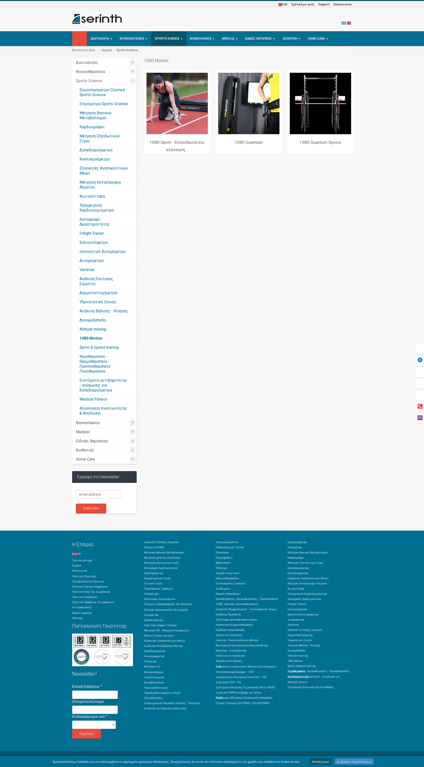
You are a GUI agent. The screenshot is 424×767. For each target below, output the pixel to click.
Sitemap (77, 618)
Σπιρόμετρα (151, 615)
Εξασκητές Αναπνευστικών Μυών (164, 640)
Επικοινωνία (342, 4)
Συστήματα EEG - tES (228, 682)
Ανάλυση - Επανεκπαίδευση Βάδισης (237, 640)
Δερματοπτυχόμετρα (98, 292)
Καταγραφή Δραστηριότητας (95, 222)
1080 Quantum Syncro (320, 142)
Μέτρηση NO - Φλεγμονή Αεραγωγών (166, 630)
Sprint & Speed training (99, 347)
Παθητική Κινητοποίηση (230, 655)
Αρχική (107, 50)
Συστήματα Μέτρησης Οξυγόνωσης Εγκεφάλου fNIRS (244, 698)
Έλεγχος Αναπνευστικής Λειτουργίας (166, 609)
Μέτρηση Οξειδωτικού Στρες (306, 562)
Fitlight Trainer (92, 233)
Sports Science (167, 38)
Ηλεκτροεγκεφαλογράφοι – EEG (235, 672)
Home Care (317, 38)
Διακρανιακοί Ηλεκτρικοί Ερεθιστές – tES (241, 677)
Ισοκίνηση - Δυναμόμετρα (231, 650)
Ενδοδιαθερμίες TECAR (230, 547)
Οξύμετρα (150, 661)
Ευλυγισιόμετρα (94, 242)
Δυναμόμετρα (92, 260)
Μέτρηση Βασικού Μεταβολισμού (95, 115)
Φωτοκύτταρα (92, 196)
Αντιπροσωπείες (82, 607)
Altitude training (93, 329)
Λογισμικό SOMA (154, 547)
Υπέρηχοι (221, 568)
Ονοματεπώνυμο (88, 701)
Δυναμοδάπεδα (93, 320)
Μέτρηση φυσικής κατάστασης (162, 557)
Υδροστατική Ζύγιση (98, 302)
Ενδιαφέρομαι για (89, 716)
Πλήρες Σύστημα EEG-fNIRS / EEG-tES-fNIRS (242, 703)
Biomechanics (201, 38)
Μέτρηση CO (152, 666)
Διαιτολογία (100, 38)
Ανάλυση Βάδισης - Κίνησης (104, 311)
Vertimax (87, 269)
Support (324, 4)
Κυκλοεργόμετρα (95, 159)
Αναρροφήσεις (224, 557)
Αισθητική (290, 38)
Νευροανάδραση (153, 672)
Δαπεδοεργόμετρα (96, 150)
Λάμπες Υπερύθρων (228, 593)
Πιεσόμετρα (151, 593)
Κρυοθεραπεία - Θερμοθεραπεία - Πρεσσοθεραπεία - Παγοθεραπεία (96, 364)
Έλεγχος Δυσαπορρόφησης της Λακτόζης (168, 604)
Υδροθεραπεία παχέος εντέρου (162, 693)
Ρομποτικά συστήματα (229, 635)
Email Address (87, 686)
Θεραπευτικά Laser (227, 573)
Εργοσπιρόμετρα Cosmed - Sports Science (103, 92)
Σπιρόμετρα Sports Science (104, 103)
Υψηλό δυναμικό (154, 677)
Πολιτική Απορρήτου (84, 597)
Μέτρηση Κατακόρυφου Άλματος (307, 583)
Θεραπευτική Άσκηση (229, 661)
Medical (228, 38)
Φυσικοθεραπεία (132, 38)
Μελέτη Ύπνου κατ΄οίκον (159, 635)
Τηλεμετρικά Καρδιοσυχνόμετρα (97, 208)
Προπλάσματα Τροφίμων (158, 588)
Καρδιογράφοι (92, 127)
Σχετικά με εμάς (302, 4)
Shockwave (222, 552)
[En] (349, 23)
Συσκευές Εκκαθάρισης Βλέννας (163, 646)
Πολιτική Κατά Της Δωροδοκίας (91, 591)
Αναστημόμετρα (153, 573)
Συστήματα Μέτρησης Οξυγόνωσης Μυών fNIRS (245, 687)
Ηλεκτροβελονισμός (156, 687)
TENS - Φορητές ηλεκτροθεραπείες (237, 604)
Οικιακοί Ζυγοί (153, 583)
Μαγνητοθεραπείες (227, 578)
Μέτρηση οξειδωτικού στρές (161, 562)
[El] (344, 23)
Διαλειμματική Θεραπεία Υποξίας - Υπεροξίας (172, 703)
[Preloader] (177, 103)
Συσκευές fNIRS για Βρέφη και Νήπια (238, 692)
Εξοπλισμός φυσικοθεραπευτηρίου (236, 619)
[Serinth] (97, 19)
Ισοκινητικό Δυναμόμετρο (103, 251)
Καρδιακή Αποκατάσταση (230, 630)
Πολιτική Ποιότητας (84, 576)
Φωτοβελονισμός (154, 682)
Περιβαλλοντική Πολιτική (88, 581)
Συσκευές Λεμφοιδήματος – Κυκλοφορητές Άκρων (246, 609)
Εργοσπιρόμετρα (153, 620)
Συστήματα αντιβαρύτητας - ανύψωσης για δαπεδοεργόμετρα (103, 385)
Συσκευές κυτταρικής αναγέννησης (165, 708)
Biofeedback (223, 562)
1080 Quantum (249, 142)
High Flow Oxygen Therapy (160, 625)
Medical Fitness (93, 399)
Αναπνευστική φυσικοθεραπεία (234, 624)
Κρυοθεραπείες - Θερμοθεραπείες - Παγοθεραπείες (247, 599)
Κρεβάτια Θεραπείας (228, 614)
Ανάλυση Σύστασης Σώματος (161, 542)
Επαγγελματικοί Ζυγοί (157, 578)
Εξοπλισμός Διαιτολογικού (159, 599)
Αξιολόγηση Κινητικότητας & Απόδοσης (311, 687)
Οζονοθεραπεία (153, 698)
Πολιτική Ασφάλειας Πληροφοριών (93, 602)
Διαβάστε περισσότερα (354, 761)
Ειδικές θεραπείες (259, 38)
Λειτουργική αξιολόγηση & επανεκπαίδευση (242, 645)
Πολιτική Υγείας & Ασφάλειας (90, 586)
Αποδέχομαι (321, 761)
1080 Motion (91, 338)
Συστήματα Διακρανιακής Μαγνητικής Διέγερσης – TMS (247, 666)
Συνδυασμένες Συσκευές (231, 583)
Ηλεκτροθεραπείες (227, 542)
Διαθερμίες (223, 588)
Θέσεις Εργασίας (82, 613)
